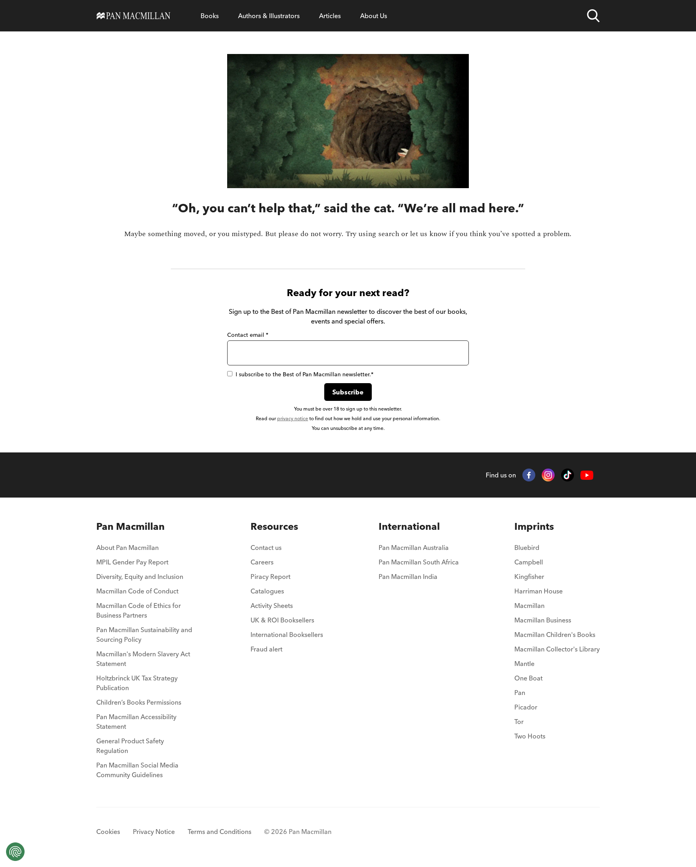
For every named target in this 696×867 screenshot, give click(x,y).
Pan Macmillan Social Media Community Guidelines (137, 770)
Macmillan (529, 606)
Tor (519, 722)
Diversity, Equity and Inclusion (139, 576)
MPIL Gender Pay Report (132, 562)
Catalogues (267, 591)
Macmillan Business (542, 620)
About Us (373, 16)
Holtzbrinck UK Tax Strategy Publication (137, 683)
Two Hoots (529, 736)
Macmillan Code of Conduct (137, 591)
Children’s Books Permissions (138, 702)
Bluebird (526, 547)
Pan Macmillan (130, 526)
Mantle (524, 664)
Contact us (266, 547)
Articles (330, 16)
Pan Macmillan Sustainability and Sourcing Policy (144, 634)
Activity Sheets (272, 606)
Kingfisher (529, 576)
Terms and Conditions (219, 832)
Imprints (534, 526)
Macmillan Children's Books (554, 635)
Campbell (528, 562)
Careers (262, 562)
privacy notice (292, 418)
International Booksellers (287, 635)
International (409, 526)
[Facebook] (528, 475)
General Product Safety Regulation (130, 746)
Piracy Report (270, 576)
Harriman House (538, 591)
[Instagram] (548, 475)
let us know (428, 233)
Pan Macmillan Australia (414, 547)
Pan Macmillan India (408, 576)
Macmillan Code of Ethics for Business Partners (138, 610)
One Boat (528, 678)
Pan (519, 693)
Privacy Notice (154, 832)
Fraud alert (266, 649)
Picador (525, 707)
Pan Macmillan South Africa (419, 562)
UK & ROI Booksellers (282, 620)
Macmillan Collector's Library (557, 649)
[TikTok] (567, 475)
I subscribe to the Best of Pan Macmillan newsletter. (304, 374)
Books (210, 16)
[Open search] (593, 15)
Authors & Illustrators (269, 16)
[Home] (133, 16)
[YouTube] (586, 475)
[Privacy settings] (15, 851)
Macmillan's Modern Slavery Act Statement (143, 659)
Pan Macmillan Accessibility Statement (136, 721)
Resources (274, 526)
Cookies (108, 832)
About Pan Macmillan (127, 547)
